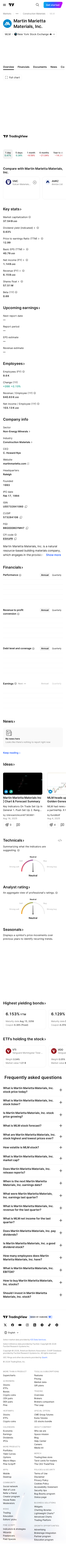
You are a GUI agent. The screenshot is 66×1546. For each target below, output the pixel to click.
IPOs (5, 1441)
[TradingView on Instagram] (27, 1325)
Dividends (8, 1437)
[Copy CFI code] (15, 538)
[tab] (45, 575)
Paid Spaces (9, 1539)
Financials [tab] (23, 66)
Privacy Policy (41, 1480)
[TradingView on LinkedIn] (35, 1325)
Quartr (44, 1357)
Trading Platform (42, 1520)
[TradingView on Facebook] (12, 1325)
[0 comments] (18, 825)
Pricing (37, 1378)
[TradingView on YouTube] (20, 1325)
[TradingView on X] (5, 1325)
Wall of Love (9, 1489)
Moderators (9, 1503)
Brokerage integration (45, 1533)
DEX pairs (8, 1401)
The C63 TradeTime (44, 1464)
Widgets (38, 1506)
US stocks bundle (43, 1421)
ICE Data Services (38, 1339)
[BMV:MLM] (6, 791)
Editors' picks (9, 1519)
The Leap (39, 1405)
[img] (50, 34)
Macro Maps (9, 1460)
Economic (8, 1430)
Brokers (38, 1398)
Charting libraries (42, 1510)
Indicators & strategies (14, 1529)
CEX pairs (8, 1398)
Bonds (6, 1391)
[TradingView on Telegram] (42, 1325)
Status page (40, 1497)
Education (8, 1516)
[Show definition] (29, 217)
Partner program (42, 1536)
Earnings (7, 1434)
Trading (7, 1512)
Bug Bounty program (44, 1493)
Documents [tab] (40, 66)
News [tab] (53, 66)
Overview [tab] (8, 66)
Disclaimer (39, 1476)
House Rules (9, 1499)
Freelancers (9, 1535)
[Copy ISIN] (26, 506)
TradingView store (43, 1457)
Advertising (40, 1529)
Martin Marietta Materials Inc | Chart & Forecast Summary (22, 799)
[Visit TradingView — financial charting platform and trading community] (15, 136)
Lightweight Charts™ (44, 1513)
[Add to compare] (34, 182)
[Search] (37, 5)
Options (7, 1457)
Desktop (7, 1476)
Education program (43, 1539)
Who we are (40, 1430)
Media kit (38, 1447)
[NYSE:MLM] (50, 791)
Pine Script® (9, 1464)
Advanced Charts (43, 1516)
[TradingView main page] (11, 5)
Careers (38, 1444)
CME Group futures (43, 1414)
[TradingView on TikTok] (49, 1325)
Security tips (40, 1490)
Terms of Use (40, 1473)
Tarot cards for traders (45, 1460)
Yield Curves (9, 1453)
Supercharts (9, 1375)
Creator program (11, 1496)
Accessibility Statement (46, 1487)
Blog (36, 1437)
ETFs (5, 1388)
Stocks (6, 1385)
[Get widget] (60, 840)
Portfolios (7, 1450)
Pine (5, 1405)
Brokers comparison (44, 1401)
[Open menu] (4, 5)
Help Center (40, 1441)
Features (38, 1375)
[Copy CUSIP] (20, 517)
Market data (40, 1382)
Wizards (7, 1532)
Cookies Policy (41, 1483)
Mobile (6, 1473)
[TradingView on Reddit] (57, 1325)
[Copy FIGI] (27, 528)
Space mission (41, 1434)
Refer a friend (10, 1493)
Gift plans (39, 1385)
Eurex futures (41, 1418)
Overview (39, 1395)
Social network (10, 1486)
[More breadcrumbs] (17, 13)
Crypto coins (9, 1395)
